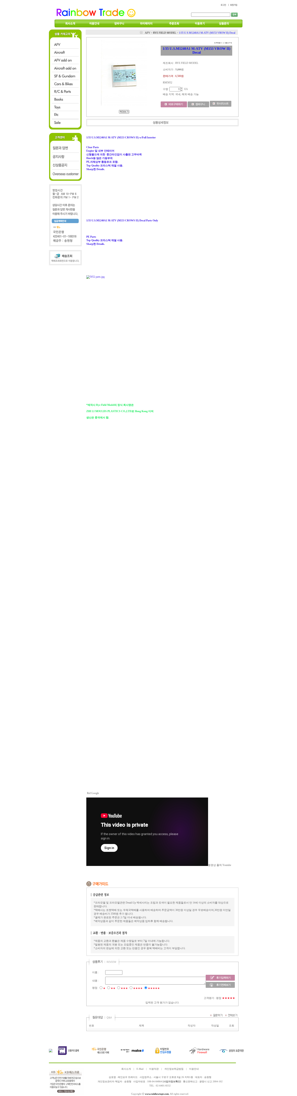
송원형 (127, 1081)
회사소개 (126, 1069)
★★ (113, 988)
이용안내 (194, 1069)
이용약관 (154, 1069)
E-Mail (140, 1069)
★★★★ (138, 988)
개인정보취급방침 (174, 1069)
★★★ (124, 988)
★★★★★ (154, 988)
